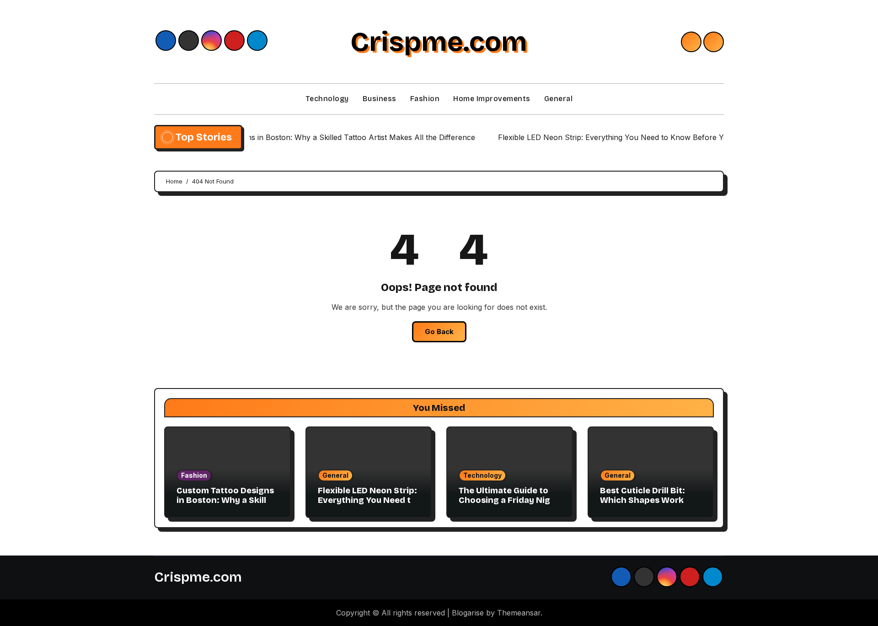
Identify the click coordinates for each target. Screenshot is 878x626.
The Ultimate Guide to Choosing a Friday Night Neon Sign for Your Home (509, 505)
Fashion (425, 98)
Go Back (439, 331)
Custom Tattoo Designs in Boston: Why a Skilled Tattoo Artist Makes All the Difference (227, 505)
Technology (327, 98)
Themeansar (519, 612)
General (558, 98)
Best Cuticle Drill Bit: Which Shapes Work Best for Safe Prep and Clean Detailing (647, 505)
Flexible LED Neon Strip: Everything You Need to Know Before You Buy (367, 500)
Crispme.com (438, 41)
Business (379, 98)
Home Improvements (491, 98)
